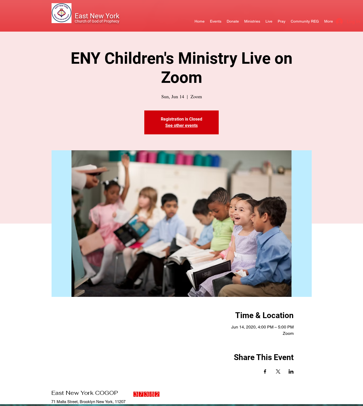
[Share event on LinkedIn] (291, 371)
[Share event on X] (278, 371)
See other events (181, 125)
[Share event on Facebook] (265, 371)
